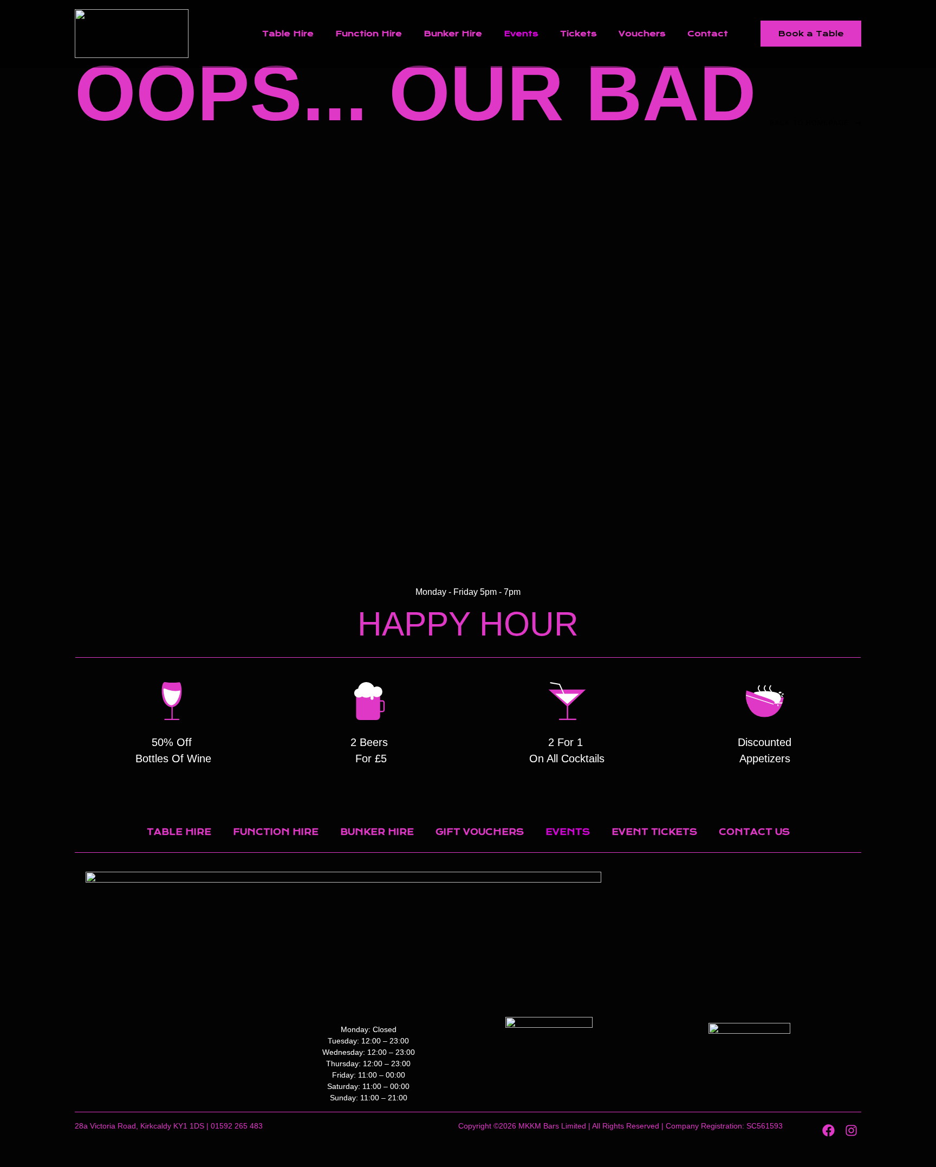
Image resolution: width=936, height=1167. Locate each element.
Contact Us (754, 832)
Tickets (578, 33)
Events (521, 33)
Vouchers (642, 33)
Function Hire (368, 33)
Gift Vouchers (479, 832)
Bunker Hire (453, 33)
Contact (707, 33)
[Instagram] (851, 1130)
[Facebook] (828, 1130)
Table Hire (288, 33)
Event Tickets (654, 832)
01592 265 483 (237, 1125)
